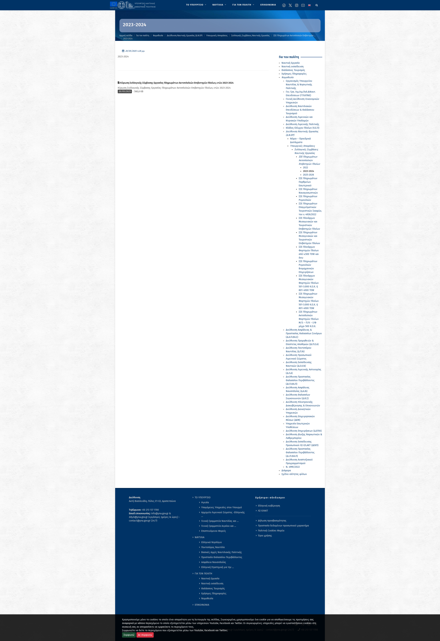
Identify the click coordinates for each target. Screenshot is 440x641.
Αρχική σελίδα (125, 35)
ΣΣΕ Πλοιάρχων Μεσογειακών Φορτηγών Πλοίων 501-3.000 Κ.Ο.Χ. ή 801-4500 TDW (309, 283)
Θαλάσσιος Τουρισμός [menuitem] (213, 588)
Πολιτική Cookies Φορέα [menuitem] (271, 530)
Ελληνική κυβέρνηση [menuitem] (269, 505)
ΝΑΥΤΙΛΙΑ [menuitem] (199, 537)
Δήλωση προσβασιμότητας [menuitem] (272, 520)
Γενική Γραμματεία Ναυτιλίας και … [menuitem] (220, 521)
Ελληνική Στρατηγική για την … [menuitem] (217, 567)
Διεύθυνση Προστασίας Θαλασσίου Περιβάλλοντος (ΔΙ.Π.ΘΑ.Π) (300, 380)
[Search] (317, 4)
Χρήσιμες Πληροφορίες (294, 73)
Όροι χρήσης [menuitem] (265, 535)
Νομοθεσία (158, 35)
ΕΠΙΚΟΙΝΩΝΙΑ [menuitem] (202, 604)
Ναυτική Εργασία (291, 62)
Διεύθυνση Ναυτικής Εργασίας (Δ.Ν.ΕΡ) (184, 35)
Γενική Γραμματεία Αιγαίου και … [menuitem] (218, 526)
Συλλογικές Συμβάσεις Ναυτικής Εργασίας (250, 35)
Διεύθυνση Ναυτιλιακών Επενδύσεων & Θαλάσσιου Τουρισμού (300, 110)
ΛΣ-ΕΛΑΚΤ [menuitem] (263, 510)
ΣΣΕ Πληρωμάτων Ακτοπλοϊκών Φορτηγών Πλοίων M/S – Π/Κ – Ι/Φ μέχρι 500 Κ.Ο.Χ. (309, 319)
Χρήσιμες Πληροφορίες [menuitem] (213, 593)
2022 (305, 167)
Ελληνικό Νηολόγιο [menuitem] (211, 542)
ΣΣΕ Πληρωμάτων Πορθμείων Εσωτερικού (308, 182)
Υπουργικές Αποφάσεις (217, 35)
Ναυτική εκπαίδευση (293, 66)
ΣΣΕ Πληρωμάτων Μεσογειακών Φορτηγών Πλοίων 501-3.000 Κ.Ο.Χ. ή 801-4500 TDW (309, 301)
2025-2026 (308, 174)
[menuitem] (197, 5)
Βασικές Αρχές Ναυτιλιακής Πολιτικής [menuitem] (221, 552)
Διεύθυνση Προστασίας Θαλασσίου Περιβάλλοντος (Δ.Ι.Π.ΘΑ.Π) (300, 452)
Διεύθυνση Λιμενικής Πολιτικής (302, 124)
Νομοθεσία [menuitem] (207, 598)
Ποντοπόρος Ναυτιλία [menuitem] (213, 547)
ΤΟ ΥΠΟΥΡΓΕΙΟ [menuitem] (203, 497)
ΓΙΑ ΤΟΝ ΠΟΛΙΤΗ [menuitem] (203, 573)
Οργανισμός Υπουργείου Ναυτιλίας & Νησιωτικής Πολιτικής (299, 85)
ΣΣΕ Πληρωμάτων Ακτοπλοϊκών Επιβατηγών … (294, 35)
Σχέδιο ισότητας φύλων (294, 474)
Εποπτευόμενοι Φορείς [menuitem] (213, 531)
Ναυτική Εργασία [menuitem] (210, 578)
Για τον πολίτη (142, 35)
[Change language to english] (309, 5)
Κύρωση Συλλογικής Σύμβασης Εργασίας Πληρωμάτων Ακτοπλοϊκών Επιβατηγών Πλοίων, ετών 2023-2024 (177, 82)
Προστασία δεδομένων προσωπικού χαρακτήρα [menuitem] (283, 525)
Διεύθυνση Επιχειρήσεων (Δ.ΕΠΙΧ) (304, 430)
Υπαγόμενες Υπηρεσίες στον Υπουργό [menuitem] (221, 507)
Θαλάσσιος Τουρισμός (293, 70)
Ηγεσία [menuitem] (205, 502)
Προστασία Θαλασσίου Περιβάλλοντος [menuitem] (221, 557)
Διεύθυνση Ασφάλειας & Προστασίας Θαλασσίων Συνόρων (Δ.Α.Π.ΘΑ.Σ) (304, 333)
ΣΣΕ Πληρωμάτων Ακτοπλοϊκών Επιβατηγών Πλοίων (309, 160)
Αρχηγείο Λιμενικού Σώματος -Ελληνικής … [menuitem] (223, 514)
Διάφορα (286, 470)
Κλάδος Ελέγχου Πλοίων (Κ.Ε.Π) (302, 127)
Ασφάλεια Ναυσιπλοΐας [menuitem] (213, 562)
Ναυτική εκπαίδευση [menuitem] (212, 583)
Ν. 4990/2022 (293, 466)
